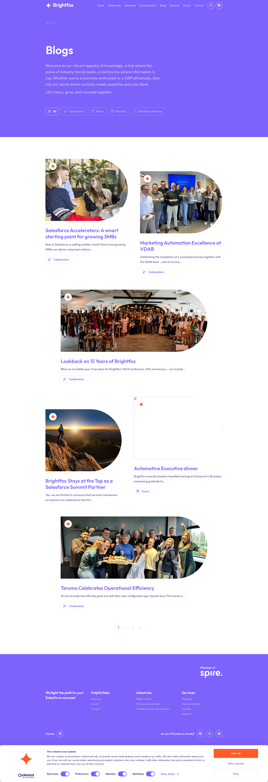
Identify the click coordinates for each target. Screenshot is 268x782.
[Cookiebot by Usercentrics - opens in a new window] (26, 776)
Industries (130, 5)
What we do (114, 5)
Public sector (143, 698)
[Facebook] (200, 734)
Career (187, 5)
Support (186, 713)
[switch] (95, 773)
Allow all (236, 753)
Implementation (191, 703)
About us (174, 5)
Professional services (148, 703)
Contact (199, 5)
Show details (168, 774)
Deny (236, 773)
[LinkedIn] (219, 734)
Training (186, 708)
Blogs (163, 5)
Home (100, 5)
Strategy (187, 698)
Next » (149, 628)
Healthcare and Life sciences (152, 708)
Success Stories (147, 5)
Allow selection (236, 763)
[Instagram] (209, 734)
